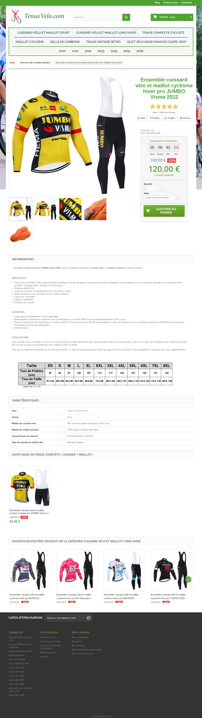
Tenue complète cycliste (163, 32)
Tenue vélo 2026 (16, 695)
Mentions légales (48, 652)
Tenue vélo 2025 (16, 684)
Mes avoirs (77, 641)
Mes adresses (78, 645)
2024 (114, 51)
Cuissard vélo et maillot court (44, 32)
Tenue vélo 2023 (16, 676)
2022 (88, 51)
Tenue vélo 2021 (16, 668)
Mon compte (80, 632)
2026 (140, 51)
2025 (127, 51)
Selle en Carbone (65, 41)
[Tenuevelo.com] (38, 16)
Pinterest (186, 118)
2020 (62, 51)
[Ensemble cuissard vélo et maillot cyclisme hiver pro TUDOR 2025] (171, 570)
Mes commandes (80, 637)
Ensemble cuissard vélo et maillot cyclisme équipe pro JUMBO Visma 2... (29, 511)
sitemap (44, 656)
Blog (157, 2)
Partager (155, 118)
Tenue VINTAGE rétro (103, 41)
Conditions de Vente (50, 641)
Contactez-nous (170, 2)
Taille (146, 193)
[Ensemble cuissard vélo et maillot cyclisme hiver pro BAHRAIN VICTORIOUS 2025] (124, 570)
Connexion (186, 2)
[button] (188, 579)
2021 (75, 51)
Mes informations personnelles (87, 650)
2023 (101, 51)
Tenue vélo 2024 (16, 680)
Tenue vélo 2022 (16, 672)
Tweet (142, 118)
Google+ (171, 118)
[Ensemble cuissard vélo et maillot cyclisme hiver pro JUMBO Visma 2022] (20, 209)
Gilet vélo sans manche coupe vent (157, 41)
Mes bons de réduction (83, 654)
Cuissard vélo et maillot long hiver (106, 32)
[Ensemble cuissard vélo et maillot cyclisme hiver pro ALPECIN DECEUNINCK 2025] (30, 570)
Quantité (148, 184)
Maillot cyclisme (30, 41)
